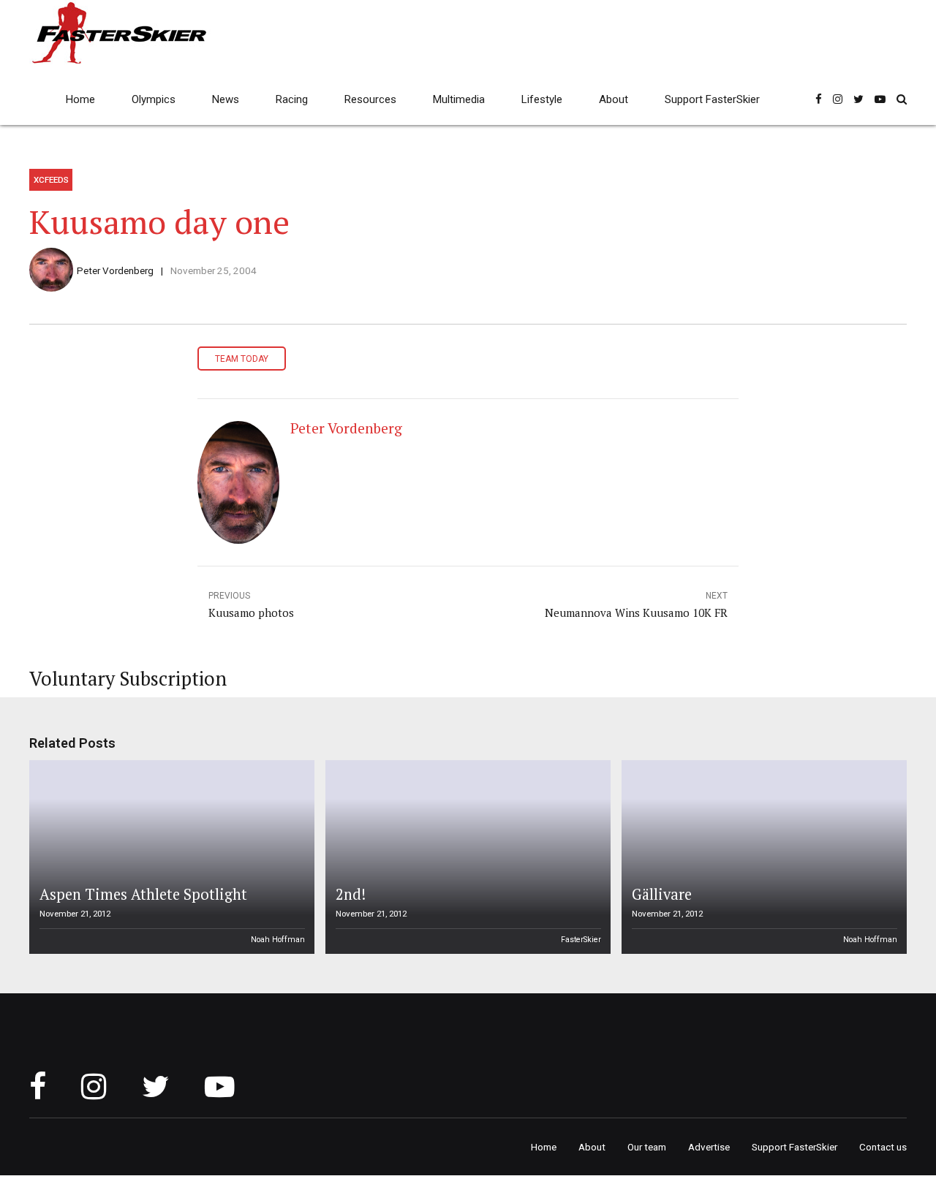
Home (80, 99)
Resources (370, 99)
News (225, 99)
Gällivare (662, 894)
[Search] (902, 99)
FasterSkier (581, 939)
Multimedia (459, 99)
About (613, 99)
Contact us (883, 1147)
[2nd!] (465, 857)
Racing (292, 99)
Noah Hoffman (278, 939)
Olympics (154, 99)
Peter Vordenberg (115, 270)
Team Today (241, 359)
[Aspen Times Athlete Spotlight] (169, 857)
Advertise (709, 1147)
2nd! (351, 894)
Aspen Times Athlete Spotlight (143, 894)
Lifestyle (541, 99)
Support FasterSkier (712, 99)
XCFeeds (51, 180)
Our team (646, 1147)
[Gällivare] (761, 857)
